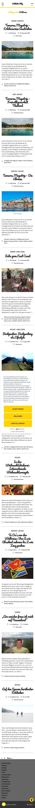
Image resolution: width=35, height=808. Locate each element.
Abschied (6, 601)
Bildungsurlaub (5, 777)
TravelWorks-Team (14, 341)
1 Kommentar (18, 36)
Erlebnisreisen (5, 779)
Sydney (6, 321)
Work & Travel (12, 85)
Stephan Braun (13, 550)
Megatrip (27, 84)
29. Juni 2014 (26, 697)
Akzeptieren (18, 409)
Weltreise (6, 85)
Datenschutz (5, 793)
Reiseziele (4, 770)
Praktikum (20, 160)
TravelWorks (14, 321)
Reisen (10, 319)
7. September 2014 (25, 550)
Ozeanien (14, 21)
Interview (18, 676)
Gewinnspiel (12, 676)
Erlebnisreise (13, 84)
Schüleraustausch (6, 784)
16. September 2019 (24, 183)
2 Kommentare (18, 552)
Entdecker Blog (17, 4)
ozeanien (6, 319)
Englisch (23, 317)
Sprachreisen (5, 786)
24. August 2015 (26, 341)
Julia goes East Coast (17, 256)
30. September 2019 (25, 33)
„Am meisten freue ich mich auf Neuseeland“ (17, 618)
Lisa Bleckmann (15, 624)
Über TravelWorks (6, 791)
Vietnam (14, 449)
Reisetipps (20, 21)
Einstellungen (18, 423)
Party (26, 601)
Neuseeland (30, 447)
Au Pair (3, 772)
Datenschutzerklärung (20, 431)
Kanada (27, 239)
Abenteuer (6, 317)
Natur (25, 447)
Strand (24, 319)
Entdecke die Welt (6, 763)
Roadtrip (20, 319)
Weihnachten (24, 522)
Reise (5, 449)
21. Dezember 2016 (24, 260)
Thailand (25, 160)
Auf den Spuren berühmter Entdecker (17, 690)
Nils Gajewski (13, 260)
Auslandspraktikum (6, 774)
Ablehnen (18, 416)
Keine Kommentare (18, 113)
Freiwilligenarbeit (20, 84)
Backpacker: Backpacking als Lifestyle (17, 335)
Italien (19, 522)
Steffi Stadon (13, 33)
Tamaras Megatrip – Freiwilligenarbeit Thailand (17, 102)
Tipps (9, 321)
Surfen (28, 319)
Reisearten (4, 765)
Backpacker (17, 317)
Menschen (20, 447)
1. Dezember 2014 (26, 476)
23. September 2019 (25, 110)
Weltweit (19, 94)
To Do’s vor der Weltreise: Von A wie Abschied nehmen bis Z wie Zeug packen (17, 540)
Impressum (4, 795)
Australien (6, 84)
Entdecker (28, 317)
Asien (14, 94)
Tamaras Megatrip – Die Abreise (17, 177)
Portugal (11, 241)
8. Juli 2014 (25, 624)
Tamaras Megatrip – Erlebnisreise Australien (17, 26)
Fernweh (11, 601)
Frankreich (6, 522)
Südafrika (9, 449)
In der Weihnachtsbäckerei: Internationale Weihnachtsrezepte (17, 467)
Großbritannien (13, 522)
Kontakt (3, 797)
